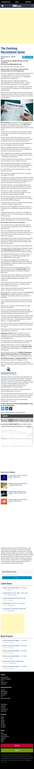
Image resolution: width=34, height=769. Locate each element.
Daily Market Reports (12, 595)
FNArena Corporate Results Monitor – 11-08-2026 (15, 640)
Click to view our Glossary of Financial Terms (13, 412)
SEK (28, 124)
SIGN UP (17, 750)
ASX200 (2, 722)
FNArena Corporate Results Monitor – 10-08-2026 (15, 666)
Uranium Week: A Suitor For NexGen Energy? (13, 661)
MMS (3, 354)
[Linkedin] (6, 408)
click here (3, 762)
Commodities (4, 693)
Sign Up (17, 1)
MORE (2, 741)
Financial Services (5, 736)
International (4, 704)
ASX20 (2, 716)
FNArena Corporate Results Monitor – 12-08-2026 (15, 651)
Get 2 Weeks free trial (5, 1)
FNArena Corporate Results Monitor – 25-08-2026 (15, 588)
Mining (2, 739)
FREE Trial (17, 745)
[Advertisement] (17, 26)
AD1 (10, 333)
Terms (2, 680)
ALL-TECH (3, 727)
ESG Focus (3, 695)
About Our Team (5, 677)
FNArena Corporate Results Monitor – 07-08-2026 (15, 645)
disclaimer (17, 391)
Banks (2, 733)
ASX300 (2, 723)
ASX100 (2, 720)
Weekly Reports (5, 56)
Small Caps (3, 706)
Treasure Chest (4, 709)
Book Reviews (4, 691)
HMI (20, 64)
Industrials (3, 738)
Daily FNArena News (5, 698)
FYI (1, 696)
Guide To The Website (6, 679)
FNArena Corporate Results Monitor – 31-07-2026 (15, 656)
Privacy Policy (4, 682)
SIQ (3, 355)
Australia (9, 589)
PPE (18, 250)
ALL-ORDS (3, 725)
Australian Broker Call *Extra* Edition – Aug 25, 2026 (15, 593)
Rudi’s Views (3, 711)
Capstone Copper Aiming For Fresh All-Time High (14, 598)
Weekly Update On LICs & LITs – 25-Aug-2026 (14, 603)
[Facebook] (2, 408)
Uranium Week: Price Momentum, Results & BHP (14, 608)
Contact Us (3, 684)
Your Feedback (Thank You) (8, 395)
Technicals (10, 600)
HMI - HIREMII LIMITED (25, 424)
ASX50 (2, 718)
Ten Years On (12, 401)
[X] (10, 408)
